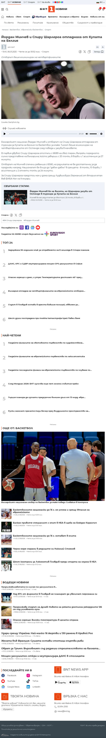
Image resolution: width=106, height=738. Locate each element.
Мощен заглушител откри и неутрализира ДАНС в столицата (42, 656)
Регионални (23, 23)
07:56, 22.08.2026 (8, 643)
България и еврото (69, 17)
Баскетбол (15, 30)
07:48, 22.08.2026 (8, 636)
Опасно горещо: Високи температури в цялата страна (45, 620)
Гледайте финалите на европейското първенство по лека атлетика (46, 356)
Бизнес (84, 17)
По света (9, 23)
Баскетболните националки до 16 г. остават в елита (44, 536)
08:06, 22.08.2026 (19, 622)
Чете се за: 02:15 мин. (34, 596)
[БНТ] (4, 47)
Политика (38, 23)
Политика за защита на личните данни (18, 729)
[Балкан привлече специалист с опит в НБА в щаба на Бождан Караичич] (6, 527)
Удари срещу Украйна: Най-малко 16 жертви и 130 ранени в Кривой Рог (47, 633)
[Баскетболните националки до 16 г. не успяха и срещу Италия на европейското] (6, 514)
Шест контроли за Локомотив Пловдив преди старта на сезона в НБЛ (54, 562)
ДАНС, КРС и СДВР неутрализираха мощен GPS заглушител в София (45, 263)
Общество (68, 23)
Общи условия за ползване (12, 725)
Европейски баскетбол (32, 30)
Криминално (53, 23)
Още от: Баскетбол (18, 428)
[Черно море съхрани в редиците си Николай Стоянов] (6, 553)
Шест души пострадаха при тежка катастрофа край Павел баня (44, 318)
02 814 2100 (63, 707)
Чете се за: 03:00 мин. (35, 622)
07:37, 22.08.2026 (19, 596)
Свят (18, 17)
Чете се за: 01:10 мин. (23, 589)
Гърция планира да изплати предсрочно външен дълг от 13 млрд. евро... (47, 397)
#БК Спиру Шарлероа (12, 220)
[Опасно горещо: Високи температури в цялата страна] (6, 624)
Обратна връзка (33, 725)
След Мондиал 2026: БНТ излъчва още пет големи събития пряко (43, 383)
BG (101, 2)
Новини (10, 17)
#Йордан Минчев (31, 220)
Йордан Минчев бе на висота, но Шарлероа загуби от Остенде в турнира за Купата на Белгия (61, 192)
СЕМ (43, 725)
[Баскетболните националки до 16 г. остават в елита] (6, 540)
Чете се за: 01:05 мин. (35, 612)
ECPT (49, 725)
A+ (97, 47)
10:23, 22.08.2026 (8, 589)
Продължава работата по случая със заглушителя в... (29, 587)
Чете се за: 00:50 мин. (23, 651)
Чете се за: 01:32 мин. (23, 659)
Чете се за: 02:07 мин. (23, 643)
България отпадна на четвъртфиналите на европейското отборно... (46, 291)
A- (103, 47)
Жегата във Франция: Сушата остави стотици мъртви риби (42, 640)
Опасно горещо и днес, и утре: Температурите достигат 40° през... (45, 277)
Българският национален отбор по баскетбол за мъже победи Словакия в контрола (44, 502)
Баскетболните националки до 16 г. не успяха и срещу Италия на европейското (51, 511)
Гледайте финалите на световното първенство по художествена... (46, 343)
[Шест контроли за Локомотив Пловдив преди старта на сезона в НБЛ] (6, 566)
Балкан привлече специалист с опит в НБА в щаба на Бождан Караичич (55, 523)
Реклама (53, 329)
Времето (53, 17)
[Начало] (2, 16)
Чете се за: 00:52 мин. (23, 636)
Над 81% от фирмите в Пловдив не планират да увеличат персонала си (55, 594)
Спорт (26, 17)
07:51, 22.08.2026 (8, 651)
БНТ (3, 2)
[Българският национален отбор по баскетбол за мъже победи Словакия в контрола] (53, 466)
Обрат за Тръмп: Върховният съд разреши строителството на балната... (50, 648)
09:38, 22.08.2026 (19, 612)
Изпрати (7, 709)
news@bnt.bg (64, 711)
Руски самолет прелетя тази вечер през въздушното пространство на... (49, 411)
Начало (5, 30)
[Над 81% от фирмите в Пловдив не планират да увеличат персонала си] (6, 598)
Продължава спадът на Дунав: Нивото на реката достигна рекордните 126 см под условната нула (57, 608)
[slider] (42, 134)
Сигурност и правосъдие (89, 23)
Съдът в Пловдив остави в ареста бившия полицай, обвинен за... (43, 304)
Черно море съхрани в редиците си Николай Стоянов (44, 549)
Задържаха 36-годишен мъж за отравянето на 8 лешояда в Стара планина (48, 250)
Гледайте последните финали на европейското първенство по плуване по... (50, 370)
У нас (34, 589)
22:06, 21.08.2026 (8, 659)
